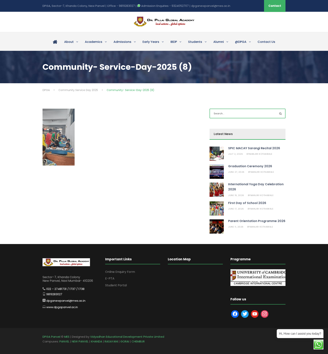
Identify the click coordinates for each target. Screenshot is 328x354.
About (69, 42)
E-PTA (109, 278)
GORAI (124, 341)
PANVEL (64, 341)
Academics (93, 42)
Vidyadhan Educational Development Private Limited (127, 337)
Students (195, 42)
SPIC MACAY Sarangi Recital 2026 (254, 148)
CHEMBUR (138, 341)
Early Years (151, 42)
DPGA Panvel (51, 337)
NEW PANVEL (80, 341)
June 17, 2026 (236, 208)
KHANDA (96, 341)
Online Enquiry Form (120, 272)
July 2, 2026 (235, 153)
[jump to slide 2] (259, 281)
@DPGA (240, 42)
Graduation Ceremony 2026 (250, 166)
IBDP (173, 42)
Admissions (122, 42)
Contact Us (266, 42)
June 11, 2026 (236, 226)
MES (66, 337)
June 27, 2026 (236, 171)
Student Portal (116, 285)
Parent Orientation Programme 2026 (256, 221)
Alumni (218, 42)
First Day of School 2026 (247, 203)
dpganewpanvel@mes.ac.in (210, 6)
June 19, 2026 (236, 195)
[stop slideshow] (262, 281)
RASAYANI (111, 341)
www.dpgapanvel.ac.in (62, 307)
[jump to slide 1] (255, 281)
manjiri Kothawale (260, 153)
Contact (274, 6)
